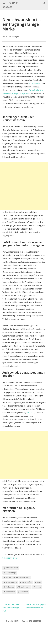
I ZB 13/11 (30, 412)
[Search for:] (43, 2)
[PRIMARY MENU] (4, 2)
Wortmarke (24, 592)
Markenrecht (10, 587)
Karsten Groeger (11, 582)
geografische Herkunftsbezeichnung (18, 577)
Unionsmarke (10, 592)
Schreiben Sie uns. (10, 558)
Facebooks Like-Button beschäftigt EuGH (10, 607)
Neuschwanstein (24, 587)
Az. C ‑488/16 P (34, 83)
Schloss (38, 587)
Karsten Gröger (11, 572)
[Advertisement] (24, 186)
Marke (39, 582)
